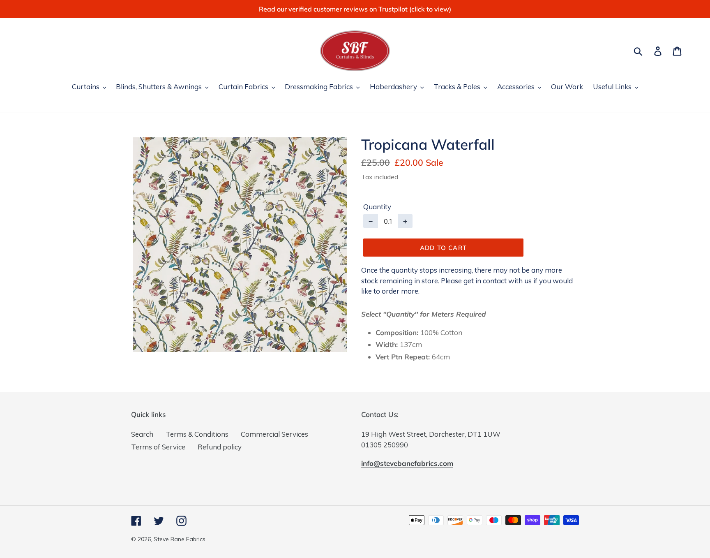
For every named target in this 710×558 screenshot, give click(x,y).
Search (142, 434)
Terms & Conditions (197, 434)
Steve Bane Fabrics (179, 539)
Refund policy (220, 446)
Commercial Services (274, 434)
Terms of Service (158, 446)
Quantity (377, 206)
